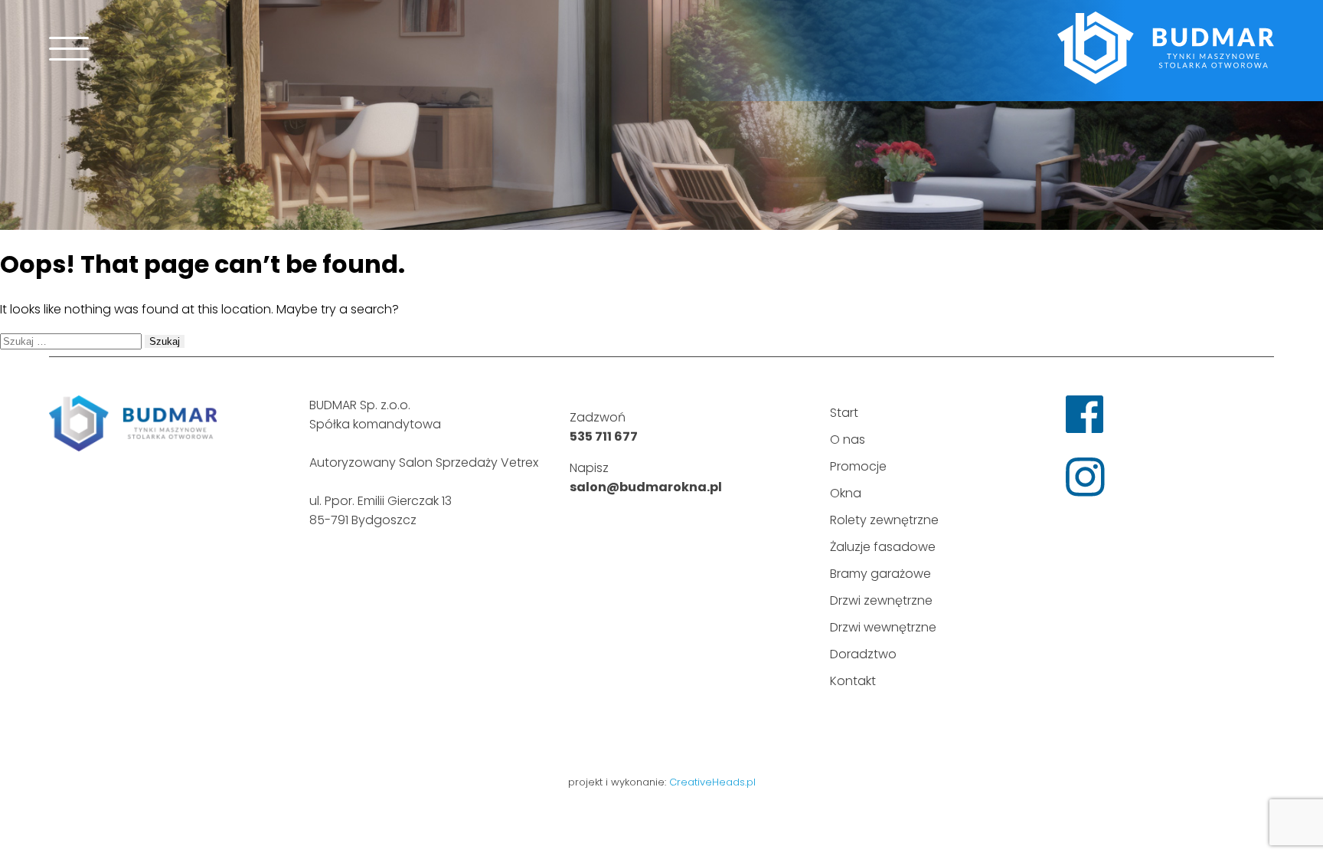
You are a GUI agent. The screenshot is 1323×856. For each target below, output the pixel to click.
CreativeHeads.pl (712, 782)
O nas (847, 439)
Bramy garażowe (880, 573)
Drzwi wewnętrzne (883, 627)
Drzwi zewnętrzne (881, 600)
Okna (845, 493)
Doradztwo (863, 654)
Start (844, 412)
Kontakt (853, 681)
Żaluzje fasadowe (883, 547)
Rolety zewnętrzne (884, 520)
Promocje (858, 466)
